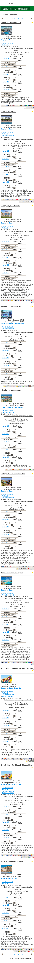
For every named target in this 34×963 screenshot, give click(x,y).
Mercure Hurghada (8, 112)
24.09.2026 (5, 58)
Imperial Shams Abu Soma (12, 861)
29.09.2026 (5, 897)
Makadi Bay (17, 688)
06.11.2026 (5, 174)
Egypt (3, 40)
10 (19, 18)
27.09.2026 (5, 710)
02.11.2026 (5, 166)
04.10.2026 (5, 928)
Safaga (16, 878)
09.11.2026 (5, 182)
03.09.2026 (5, 511)
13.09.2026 (5, 273)
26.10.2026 (5, 151)
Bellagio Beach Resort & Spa (13, 474)
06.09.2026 (5, 534)
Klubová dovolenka (8, 696)
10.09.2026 (5, 242)
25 (24, 18)
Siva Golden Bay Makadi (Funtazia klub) (17, 668)
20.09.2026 (5, 609)
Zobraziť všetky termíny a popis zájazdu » (18, 48)
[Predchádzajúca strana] (2, 18)
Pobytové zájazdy (7, 43)
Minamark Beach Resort (11, 23)
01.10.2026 (5, 905)
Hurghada (9, 40)
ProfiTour (28, 958)
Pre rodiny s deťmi (8, 135)
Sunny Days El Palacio (10, 206)
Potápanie (5, 45)
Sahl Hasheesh (19, 323)
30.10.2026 (5, 159)
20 (22, 18)
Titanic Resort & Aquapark (12, 573)
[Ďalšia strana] (31, 18)
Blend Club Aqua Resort (11, 306)
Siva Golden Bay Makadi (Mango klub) (17, 765)
